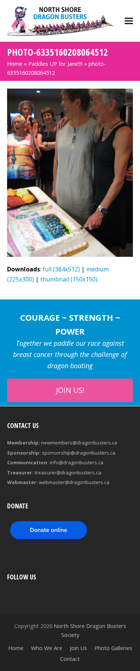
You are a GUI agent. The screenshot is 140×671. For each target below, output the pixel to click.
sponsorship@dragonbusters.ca (78, 452)
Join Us (78, 648)
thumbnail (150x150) (68, 279)
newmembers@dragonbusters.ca (79, 442)
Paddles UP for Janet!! (55, 63)
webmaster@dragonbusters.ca (74, 482)
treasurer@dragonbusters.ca (68, 472)
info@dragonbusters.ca (76, 462)
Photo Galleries (113, 648)
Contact (70, 658)
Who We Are (46, 648)
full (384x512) (61, 269)
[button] (129, 21)
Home (14, 63)
